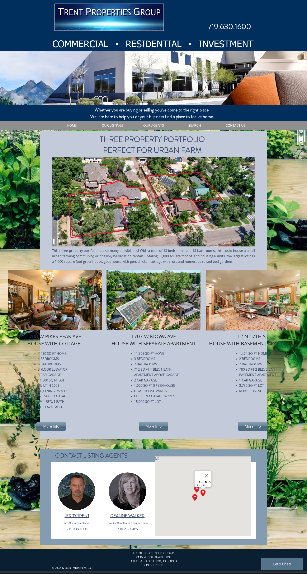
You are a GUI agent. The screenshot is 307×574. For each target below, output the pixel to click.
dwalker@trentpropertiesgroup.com (128, 522)
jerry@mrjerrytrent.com (76, 522)
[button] (112, 125)
